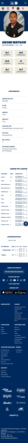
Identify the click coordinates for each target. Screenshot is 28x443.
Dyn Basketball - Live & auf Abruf (21, 319)
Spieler (2, 329)
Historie (3, 331)
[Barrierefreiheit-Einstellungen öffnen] (26, 224)
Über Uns (17, 327)
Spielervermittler (18, 343)
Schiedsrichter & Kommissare (18, 340)
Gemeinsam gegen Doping (7, 363)
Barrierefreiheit (4, 374)
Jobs (16, 331)
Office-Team (17, 329)
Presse (18, 347)
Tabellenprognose (19, 313)
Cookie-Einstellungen (6, 376)
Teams (2, 327)
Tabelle (16, 311)
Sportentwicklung (8, 347)
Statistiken (5, 325)
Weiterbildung (4, 356)
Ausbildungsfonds (5, 350)
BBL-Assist (3, 361)
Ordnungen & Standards (20, 337)
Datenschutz (4, 372)
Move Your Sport (5, 352)
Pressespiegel (19, 350)
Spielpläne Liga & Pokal (20, 307)
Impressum (3, 370)
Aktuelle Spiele (18, 309)
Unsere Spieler (18, 317)
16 (10, 180)
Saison (17, 304)
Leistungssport (4, 354)
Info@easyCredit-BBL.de (11, 438)
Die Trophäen (18, 335)
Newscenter (5, 304)
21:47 (11, 177)
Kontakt (4, 368)
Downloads (18, 352)
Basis (2, 357)
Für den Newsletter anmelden (14, 271)
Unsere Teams (18, 315)
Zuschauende (4, 333)
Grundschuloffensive (5, 359)
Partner (16, 333)
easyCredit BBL (20, 325)
